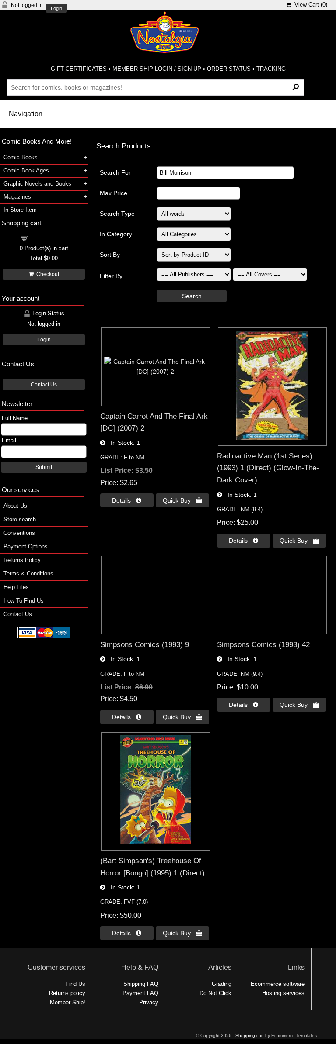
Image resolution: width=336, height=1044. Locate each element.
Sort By (110, 254)
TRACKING (271, 68)
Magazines (17, 196)
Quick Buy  (182, 500)
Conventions (19, 533)
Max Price (113, 193)
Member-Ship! (67, 1002)
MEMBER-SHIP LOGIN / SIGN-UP (156, 68)
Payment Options (26, 546)
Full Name (15, 418)
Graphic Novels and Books (37, 183)
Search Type (117, 213)
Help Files (16, 587)
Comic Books (21, 157)
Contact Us (44, 384)
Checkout (46, 274)
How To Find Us (24, 600)
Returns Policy (22, 560)
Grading (221, 984)
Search (192, 296)
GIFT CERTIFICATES (79, 68)
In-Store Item (20, 210)
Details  (126, 500)
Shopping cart (49, 237)
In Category (116, 234)
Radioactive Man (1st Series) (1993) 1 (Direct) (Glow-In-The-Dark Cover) (268, 467)
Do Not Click (215, 993)
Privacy (148, 1002)
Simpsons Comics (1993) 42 (263, 644)
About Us (15, 506)
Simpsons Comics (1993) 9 (144, 644)
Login (56, 8)
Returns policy (67, 993)
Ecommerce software (277, 984)
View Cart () (309, 4)
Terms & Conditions (28, 573)
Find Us (75, 984)
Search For (115, 172)
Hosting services (283, 993)
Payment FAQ (140, 993)
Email (9, 440)
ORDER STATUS (229, 68)
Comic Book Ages (26, 170)
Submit (43, 467)
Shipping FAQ (140, 984)
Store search (20, 519)
